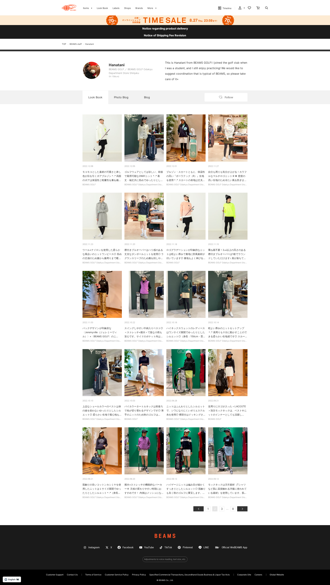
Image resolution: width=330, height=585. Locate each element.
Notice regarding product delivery (165, 28)
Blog (147, 97)
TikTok (168, 547)
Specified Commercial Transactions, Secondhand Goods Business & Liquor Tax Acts (189, 574)
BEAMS (165, 536)
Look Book (102, 8)
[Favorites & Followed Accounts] (249, 8)
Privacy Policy (139, 574)
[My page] (241, 8)
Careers (258, 574)
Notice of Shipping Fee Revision (165, 35)
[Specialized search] (267, 8)
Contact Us (72, 574)
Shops (127, 8)
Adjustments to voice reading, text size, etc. (165, 559)
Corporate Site (244, 574)
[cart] (258, 8)
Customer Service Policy (117, 574)
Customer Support (54, 574)
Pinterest (188, 547)
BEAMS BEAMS (69, 8)
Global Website (277, 574)
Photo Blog (121, 97)
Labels (116, 8)
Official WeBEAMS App (234, 547)
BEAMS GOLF (116, 69)
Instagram (94, 547)
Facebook (128, 547)
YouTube (149, 547)
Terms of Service (93, 574)
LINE (206, 547)
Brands (139, 8)
